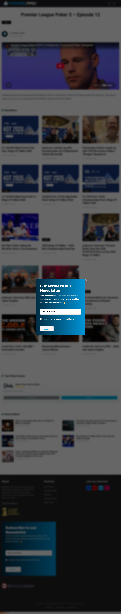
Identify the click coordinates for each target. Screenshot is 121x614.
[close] (86, 280)
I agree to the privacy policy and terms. (58, 319)
